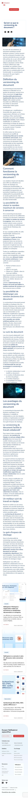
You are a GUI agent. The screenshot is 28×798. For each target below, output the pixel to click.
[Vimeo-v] (6, 783)
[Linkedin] (3, 783)
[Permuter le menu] (4, 5)
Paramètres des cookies (8, 792)
